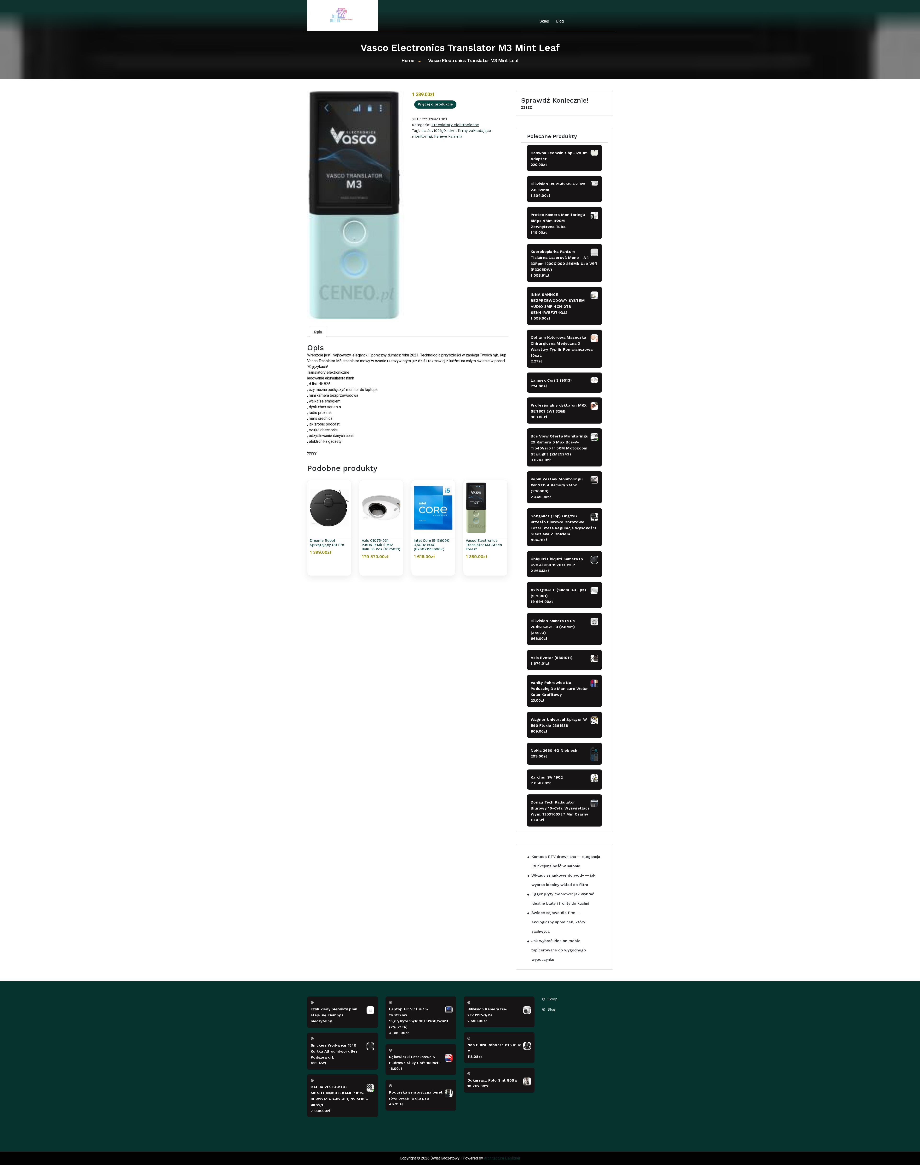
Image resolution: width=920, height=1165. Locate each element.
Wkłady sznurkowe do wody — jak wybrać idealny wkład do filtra (563, 880)
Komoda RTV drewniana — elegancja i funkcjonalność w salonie (565, 861)
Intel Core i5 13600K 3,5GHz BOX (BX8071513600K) (431, 544)
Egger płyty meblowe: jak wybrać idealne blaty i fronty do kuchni (562, 899)
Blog (560, 21)
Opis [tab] (318, 331)
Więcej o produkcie (435, 104)
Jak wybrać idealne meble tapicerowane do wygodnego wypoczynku (558, 950)
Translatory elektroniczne (455, 124)
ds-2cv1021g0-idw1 (438, 130)
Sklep (544, 21)
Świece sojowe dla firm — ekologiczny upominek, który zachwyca (558, 922)
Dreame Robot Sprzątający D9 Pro (327, 542)
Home (407, 60)
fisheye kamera (448, 136)
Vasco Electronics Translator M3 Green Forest (484, 544)
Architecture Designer (502, 1158)
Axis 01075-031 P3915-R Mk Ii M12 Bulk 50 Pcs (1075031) (381, 544)
